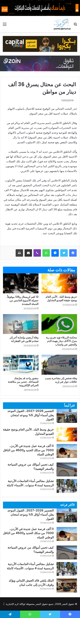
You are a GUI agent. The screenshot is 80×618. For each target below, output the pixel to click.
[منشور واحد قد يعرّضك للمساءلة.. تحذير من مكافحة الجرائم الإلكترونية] (21, 365)
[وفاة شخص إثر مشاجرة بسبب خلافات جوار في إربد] (59, 365)
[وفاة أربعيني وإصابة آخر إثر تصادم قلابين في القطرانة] (21, 324)
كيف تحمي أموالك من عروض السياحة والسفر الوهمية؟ (31, 549)
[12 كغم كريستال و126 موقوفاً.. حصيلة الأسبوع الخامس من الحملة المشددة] (21, 283)
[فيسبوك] (73, 253)
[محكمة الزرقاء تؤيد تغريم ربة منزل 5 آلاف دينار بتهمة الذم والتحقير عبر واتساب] (59, 324)
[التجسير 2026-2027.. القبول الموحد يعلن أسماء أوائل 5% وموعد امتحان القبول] (67, 416)
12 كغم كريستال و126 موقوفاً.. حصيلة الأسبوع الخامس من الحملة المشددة (22, 300)
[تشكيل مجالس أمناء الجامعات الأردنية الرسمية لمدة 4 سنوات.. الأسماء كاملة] (67, 486)
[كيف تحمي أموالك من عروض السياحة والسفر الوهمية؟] (67, 469)
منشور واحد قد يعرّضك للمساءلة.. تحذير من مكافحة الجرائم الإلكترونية (23, 381)
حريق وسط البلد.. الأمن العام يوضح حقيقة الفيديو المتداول (61, 298)
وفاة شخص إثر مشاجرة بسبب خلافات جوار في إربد (61, 380)
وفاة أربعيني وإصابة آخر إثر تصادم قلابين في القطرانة (24, 339)
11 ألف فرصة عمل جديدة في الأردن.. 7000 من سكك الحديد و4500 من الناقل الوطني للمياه (28, 450)
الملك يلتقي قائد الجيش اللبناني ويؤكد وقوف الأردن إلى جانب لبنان (31, 582)
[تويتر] (64, 253)
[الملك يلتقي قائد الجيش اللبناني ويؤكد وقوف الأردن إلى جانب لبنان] (67, 585)
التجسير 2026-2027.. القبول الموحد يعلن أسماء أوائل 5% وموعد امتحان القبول (30, 415)
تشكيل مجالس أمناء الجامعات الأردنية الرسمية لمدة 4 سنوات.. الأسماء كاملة (30, 483)
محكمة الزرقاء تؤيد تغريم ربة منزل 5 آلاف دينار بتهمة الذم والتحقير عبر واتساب (61, 341)
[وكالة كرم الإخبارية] (62, 24)
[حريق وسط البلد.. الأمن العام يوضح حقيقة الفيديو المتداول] (59, 283)
